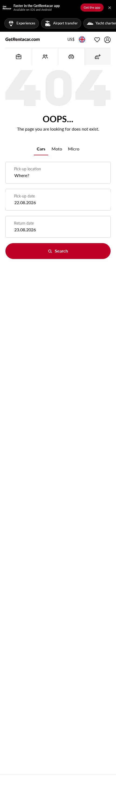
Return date (24, 223)
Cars (41, 148)
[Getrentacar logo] (22, 38)
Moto (57, 148)
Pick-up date (24, 196)
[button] (71, 39)
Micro (73, 148)
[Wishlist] (97, 39)
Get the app (92, 7)
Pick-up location (27, 169)
